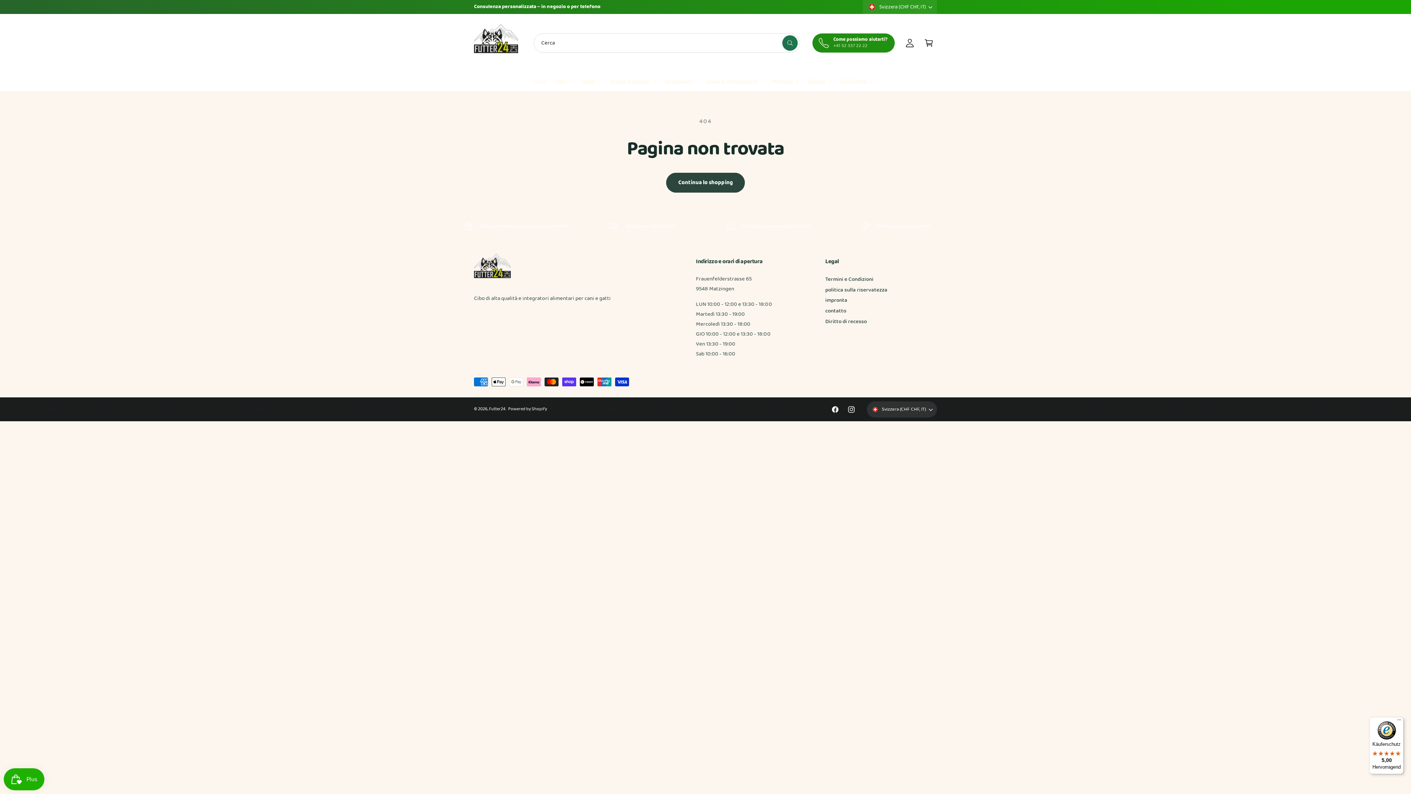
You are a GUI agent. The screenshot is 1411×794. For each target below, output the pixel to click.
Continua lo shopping (705, 182)
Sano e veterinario (732, 82)
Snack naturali (630, 82)
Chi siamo (853, 82)
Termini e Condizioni (849, 279)
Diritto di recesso (846, 321)
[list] (705, 226)
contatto (835, 311)
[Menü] (1399, 721)
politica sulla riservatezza (856, 290)
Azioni (817, 82)
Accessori (678, 82)
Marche (782, 82)
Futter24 (497, 409)
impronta (836, 300)
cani (561, 82)
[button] (928, 43)
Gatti (588, 82)
